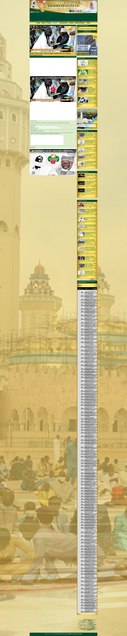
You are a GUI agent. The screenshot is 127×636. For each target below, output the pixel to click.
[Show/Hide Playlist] (85, 288)
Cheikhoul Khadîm (90, 626)
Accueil (38, 22)
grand (87, 618)
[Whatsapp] (81, 11)
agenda (75, 633)
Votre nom (32, 126)
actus (79, 622)
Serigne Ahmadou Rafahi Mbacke (90, 624)
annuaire (89, 619)
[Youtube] (78, 11)
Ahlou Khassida (82, 626)
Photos (49, 22)
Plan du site (59, 633)
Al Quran (71, 22)
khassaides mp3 (63, 22)
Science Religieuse (79, 22)
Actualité (54, 22)
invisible (83, 621)
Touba (88, 22)
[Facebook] (73, 11)
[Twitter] (75, 11)
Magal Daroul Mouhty (81, 625)
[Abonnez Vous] (87, 128)
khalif (80, 624)
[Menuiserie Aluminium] (87, 55)
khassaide (84, 626)
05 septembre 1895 (84, 623)
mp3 (83, 624)
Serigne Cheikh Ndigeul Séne (90, 629)
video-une (88, 622)
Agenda (79, 626)
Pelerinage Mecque (81, 622)
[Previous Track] (78, 288)
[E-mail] (70, 11)
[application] (87, 288)
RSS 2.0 (72, 633)
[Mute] (93, 288)
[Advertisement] (63, 17)
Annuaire (67, 633)
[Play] (80, 288)
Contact (43, 22)
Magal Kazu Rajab (82, 623)
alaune (84, 619)
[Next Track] (81, 288)
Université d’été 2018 (85, 630)
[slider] (95, 289)
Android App (79, 633)
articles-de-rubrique (82, 620)
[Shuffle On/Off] (84, 288)
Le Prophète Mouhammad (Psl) (86, 628)
